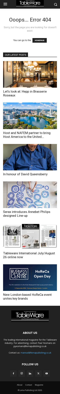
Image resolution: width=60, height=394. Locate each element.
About (19, 385)
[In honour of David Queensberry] (30, 157)
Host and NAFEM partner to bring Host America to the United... (26, 135)
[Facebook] (13, 374)
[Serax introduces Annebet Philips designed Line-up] (30, 194)
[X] (38, 374)
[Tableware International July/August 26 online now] (30, 236)
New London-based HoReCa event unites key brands (27, 296)
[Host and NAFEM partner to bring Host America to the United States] (30, 116)
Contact (28, 385)
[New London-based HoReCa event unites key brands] (30, 277)
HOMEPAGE (39, 40)
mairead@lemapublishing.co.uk (36, 352)
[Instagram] (22, 373)
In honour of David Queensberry (25, 174)
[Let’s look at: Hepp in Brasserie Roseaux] (30, 74)
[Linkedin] (30, 374)
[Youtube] (47, 374)
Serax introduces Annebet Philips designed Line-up (26, 213)
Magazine (39, 385)
